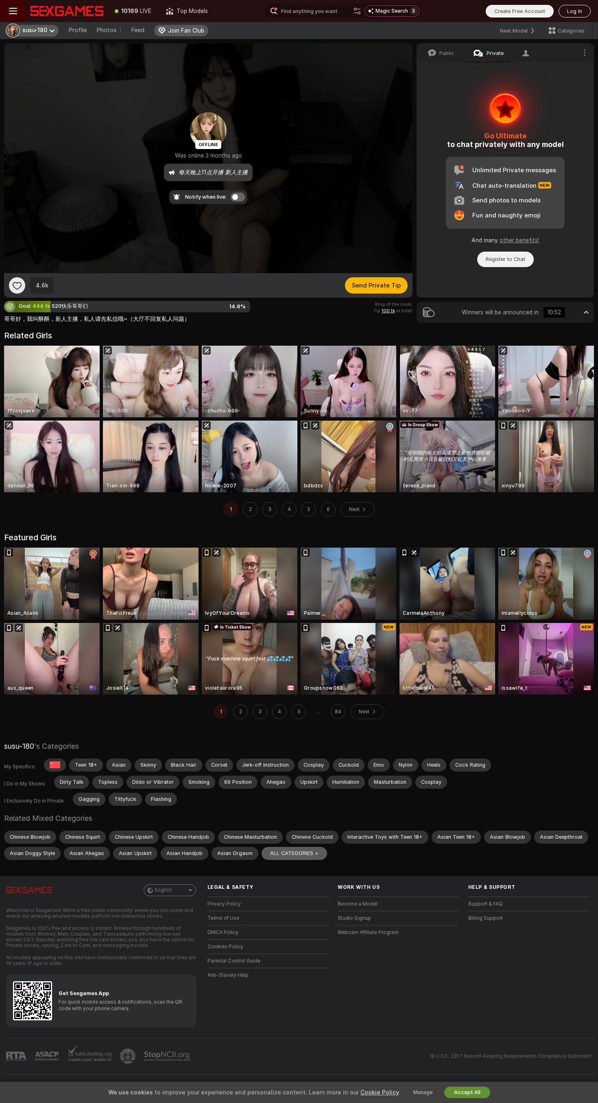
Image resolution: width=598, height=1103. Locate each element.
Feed (137, 30)
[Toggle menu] (13, 11)
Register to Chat (505, 259)
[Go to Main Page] (66, 11)
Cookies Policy (225, 947)
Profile (77, 30)
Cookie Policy (379, 1092)
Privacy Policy (224, 904)
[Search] (357, 11)
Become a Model (358, 904)
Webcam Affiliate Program (368, 932)
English (163, 890)
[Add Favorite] (17, 285)
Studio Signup (354, 918)
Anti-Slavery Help (228, 975)
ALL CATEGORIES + (294, 853)
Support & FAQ (485, 904)
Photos (108, 30)
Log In (574, 11)
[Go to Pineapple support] (128, 1056)
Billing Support (485, 918)
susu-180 (19, 746)
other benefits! (519, 240)
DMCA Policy (222, 932)
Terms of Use (223, 918)
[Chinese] (55, 765)
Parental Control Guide (233, 961)
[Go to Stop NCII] (168, 1056)
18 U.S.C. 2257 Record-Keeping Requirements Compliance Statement (510, 1056)
